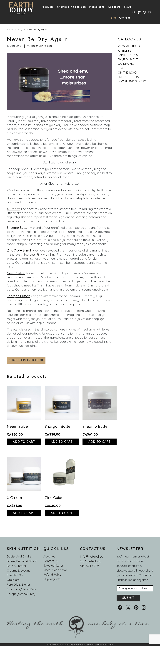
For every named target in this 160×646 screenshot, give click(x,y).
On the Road (127, 73)
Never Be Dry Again (37, 29)
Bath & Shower (16, 566)
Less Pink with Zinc (42, 254)
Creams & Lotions (18, 570)
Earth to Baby (128, 55)
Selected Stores (53, 565)
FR (149, 12)
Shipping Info (51, 579)
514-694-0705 (89, 566)
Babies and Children (20, 556)
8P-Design (108, 644)
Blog (114, 18)
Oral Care (13, 580)
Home (10, 29)
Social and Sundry (132, 81)
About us (49, 556)
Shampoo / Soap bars (21, 589)
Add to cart (24, 441)
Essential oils (15, 575)
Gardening (126, 64)
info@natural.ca (91, 556)
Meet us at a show (55, 570)
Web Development (94, 644)
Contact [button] (124, 18)
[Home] (22, 8)
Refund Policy (52, 574)
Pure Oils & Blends (18, 584)
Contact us (50, 561)
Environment (128, 59)
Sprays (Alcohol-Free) (21, 594)
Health (34, 45)
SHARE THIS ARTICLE (24, 360)
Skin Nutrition (45, 45)
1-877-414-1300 (90, 561)
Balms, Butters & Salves (22, 561)
